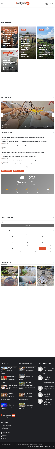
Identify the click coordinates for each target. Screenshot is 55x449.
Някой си (46, 376)
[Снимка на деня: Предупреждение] (9, 281)
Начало (4, 18)
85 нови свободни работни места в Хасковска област (29, 369)
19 (19, 248)
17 (4, 248)
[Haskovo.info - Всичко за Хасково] (23, 3)
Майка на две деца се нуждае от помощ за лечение (12, 387)
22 (42, 248)
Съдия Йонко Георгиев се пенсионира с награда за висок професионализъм (7, 396)
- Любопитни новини (6, 427)
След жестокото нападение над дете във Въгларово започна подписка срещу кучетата (26, 47)
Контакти (51, 446)
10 (4, 245)
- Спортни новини (5, 428)
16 (50, 245)
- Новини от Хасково (6, 424)
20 (27, 248)
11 (12, 245)
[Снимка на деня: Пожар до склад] (27, 281)
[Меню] (2, 4)
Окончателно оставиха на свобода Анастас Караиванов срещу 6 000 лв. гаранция (8, 39)
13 (27, 245)
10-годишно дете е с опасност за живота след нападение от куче (45, 50)
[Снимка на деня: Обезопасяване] (45, 271)
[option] (27, 115)
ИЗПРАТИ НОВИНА (19, 170)
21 (35, 248)
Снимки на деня (6, 432)
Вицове (4, 438)
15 (42, 245)
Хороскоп (4, 435)
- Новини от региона (6, 425)
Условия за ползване (38, 446)
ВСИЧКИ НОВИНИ (7, 170)
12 (19, 245)
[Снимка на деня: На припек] (9, 271)
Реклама (46, 446)
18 (12, 248)
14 (35, 245)
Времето (4, 433)
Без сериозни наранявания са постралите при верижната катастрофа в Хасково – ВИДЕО (27, 385)
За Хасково (5, 436)
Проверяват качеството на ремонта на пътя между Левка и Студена (23, 127)
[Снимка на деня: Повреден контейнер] (27, 271)
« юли (2, 256)
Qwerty (45, 367)
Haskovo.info (11, 444)
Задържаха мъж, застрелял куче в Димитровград (29, 376)
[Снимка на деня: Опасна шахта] (45, 281)
